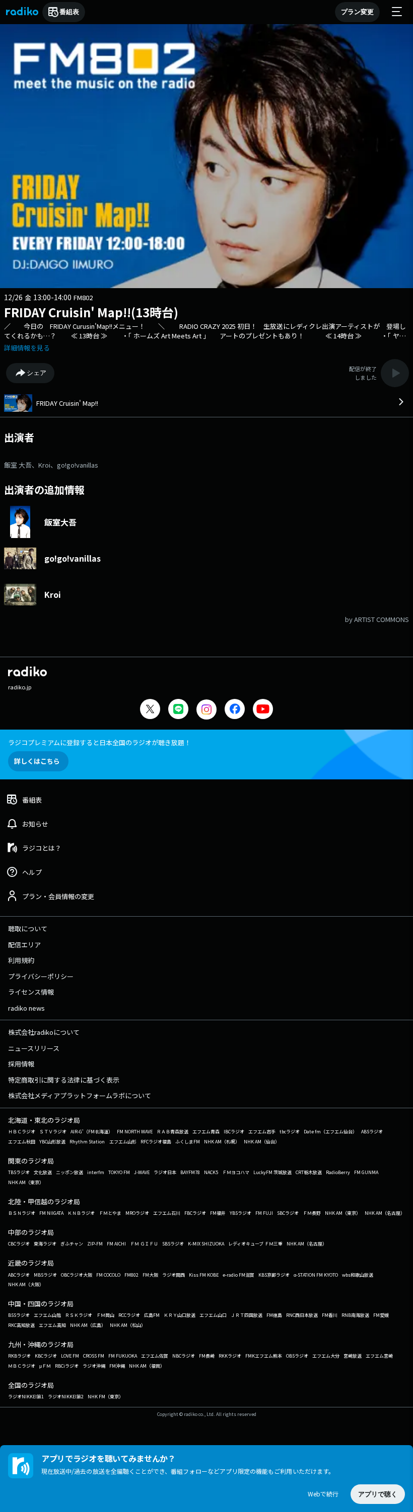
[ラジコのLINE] (178, 710)
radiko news (26, 1008)
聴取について (27, 928)
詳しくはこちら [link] (37, 761)
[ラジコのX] (150, 710)
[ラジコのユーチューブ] (263, 710)
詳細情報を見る (27, 347)
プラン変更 (357, 12)
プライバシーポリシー (41, 976)
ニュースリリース (33, 1048)
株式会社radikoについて (44, 1032)
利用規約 (21, 960)
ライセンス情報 (31, 992)
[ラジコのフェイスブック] (235, 710)
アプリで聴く (377, 1494)
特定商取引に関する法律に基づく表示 (63, 1080)
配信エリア (24, 944)
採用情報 (21, 1064)
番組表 (69, 12)
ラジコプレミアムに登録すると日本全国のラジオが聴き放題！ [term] (99, 742)
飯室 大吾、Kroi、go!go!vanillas (51, 465)
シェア (36, 373)
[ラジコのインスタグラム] (206, 709)
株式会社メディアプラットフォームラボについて (79, 1095)
